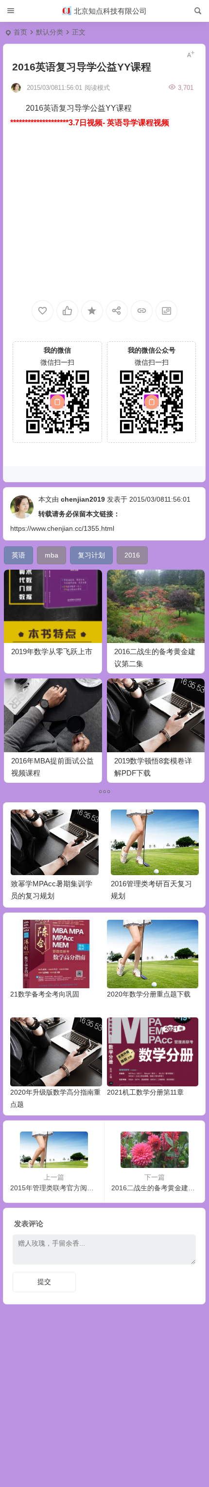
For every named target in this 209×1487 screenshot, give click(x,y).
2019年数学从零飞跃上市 (51, 651)
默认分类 (49, 32)
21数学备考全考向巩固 (44, 994)
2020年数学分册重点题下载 (149, 994)
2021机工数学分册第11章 (145, 1092)
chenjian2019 (83, 499)
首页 (20, 32)
